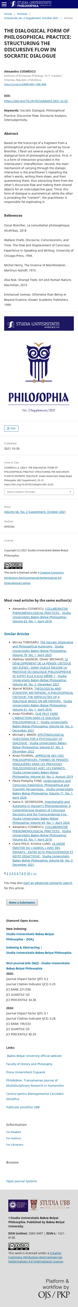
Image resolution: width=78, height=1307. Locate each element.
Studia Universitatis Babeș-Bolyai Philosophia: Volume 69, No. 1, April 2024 (41, 820)
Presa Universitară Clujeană (25, 1072)
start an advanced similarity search (47, 883)
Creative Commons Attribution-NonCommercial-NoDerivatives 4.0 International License (34, 578)
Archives (22, 14)
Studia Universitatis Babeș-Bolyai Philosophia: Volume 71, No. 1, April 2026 (42, 793)
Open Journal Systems (21, 1181)
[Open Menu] (4, 4)
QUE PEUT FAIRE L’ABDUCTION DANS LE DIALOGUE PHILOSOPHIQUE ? (36, 718)
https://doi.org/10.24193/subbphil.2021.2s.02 (36, 101)
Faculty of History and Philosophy (29, 1064)
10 (28, 873)
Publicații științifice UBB (23, 1107)
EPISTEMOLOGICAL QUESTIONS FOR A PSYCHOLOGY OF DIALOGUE (38, 739)
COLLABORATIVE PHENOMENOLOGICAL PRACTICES (40, 611)
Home (8, 14)
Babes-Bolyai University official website (34, 1056)
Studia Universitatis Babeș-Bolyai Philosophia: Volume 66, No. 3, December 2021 (39, 680)
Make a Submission (22, 902)
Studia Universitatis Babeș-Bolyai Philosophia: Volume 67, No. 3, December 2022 (39, 747)
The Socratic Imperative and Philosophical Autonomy (42, 644)
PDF (13, 428)
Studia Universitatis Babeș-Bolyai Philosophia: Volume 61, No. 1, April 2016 (42, 705)
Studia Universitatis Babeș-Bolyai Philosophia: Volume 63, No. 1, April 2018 (41, 617)
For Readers (13, 1132)
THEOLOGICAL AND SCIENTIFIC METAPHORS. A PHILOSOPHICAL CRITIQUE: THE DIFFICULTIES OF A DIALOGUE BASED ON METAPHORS (42, 695)
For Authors (13, 1138)
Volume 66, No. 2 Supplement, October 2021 (31, 18)
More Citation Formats (21, 492)
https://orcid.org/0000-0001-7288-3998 (25, 84)
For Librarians (14, 1144)
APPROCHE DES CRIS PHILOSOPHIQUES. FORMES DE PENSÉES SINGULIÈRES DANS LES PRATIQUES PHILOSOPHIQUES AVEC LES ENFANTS (40, 762)
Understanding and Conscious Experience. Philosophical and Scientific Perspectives (41, 785)
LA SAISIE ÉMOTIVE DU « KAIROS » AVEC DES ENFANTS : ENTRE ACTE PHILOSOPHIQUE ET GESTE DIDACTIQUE (42, 850)
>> (35, 873)
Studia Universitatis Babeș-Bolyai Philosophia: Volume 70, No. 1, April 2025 (39, 650)
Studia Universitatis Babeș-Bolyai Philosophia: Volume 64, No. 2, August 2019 (42, 774)
